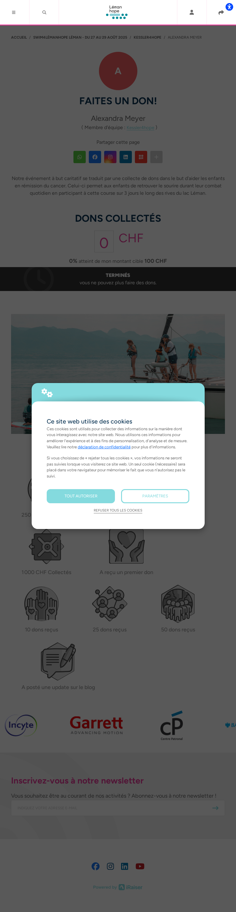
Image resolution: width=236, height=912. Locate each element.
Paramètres (155, 495)
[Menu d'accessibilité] (229, 6)
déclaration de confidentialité (104, 446)
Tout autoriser (81, 495)
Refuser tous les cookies (118, 510)
